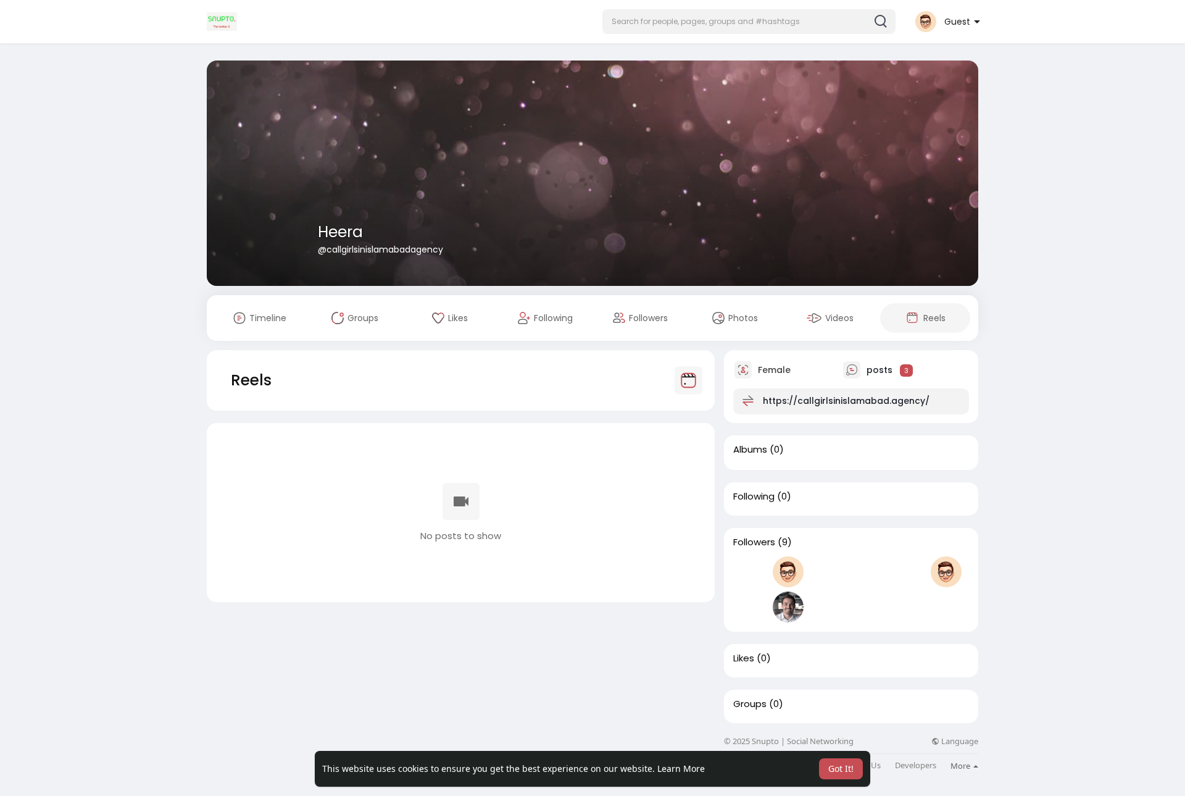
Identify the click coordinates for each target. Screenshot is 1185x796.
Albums (750, 450)
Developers (915, 765)
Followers (754, 542)
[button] (749, 21)
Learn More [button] (681, 768)
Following (754, 496)
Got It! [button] (841, 768)
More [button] (961, 765)
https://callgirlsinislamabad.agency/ (846, 401)
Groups (750, 704)
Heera (340, 232)
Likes (743, 658)
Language (958, 741)
